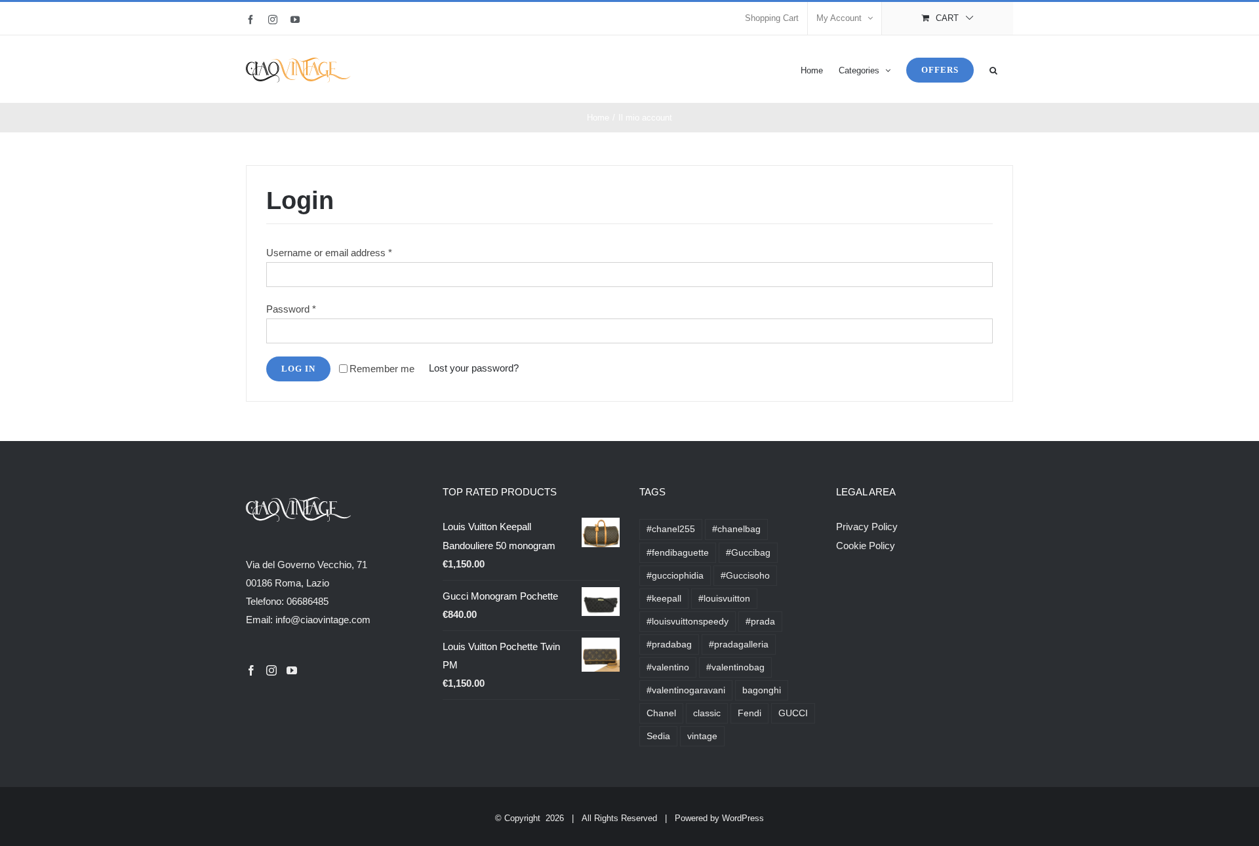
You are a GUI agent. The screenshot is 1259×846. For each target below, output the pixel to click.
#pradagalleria (739, 644)
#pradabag (669, 644)
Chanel (661, 713)
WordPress (743, 818)
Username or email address (329, 252)
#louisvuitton (724, 599)
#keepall (664, 599)
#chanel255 (671, 529)
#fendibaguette (678, 553)
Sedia (658, 736)
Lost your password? (474, 368)
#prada (760, 621)
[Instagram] (271, 670)
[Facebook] (251, 670)
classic (707, 713)
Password (291, 309)
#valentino (668, 667)
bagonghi (761, 690)
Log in (298, 369)
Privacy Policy (867, 526)
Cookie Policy (865, 545)
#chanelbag (736, 529)
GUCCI (793, 713)
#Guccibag (748, 553)
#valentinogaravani (686, 690)
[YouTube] (292, 670)
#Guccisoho (745, 576)
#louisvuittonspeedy (688, 621)
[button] (993, 69)
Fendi (749, 713)
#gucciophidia (675, 576)
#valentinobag (735, 667)
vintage (702, 736)
